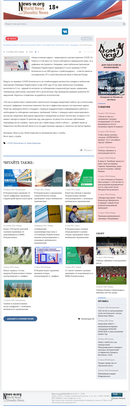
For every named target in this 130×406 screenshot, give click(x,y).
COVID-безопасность (16, 143)
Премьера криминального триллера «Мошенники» (109, 217)
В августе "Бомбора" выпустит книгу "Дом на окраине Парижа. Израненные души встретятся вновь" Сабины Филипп (111, 166)
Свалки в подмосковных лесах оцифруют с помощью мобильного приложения (17, 306)
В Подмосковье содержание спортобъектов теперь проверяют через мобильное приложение (48, 197)
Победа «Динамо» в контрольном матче (107, 151)
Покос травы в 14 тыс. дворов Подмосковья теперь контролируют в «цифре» (17, 273)
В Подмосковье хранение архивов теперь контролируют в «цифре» (46, 273)
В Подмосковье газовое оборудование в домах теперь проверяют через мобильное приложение (77, 233)
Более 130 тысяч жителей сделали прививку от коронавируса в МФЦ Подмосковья (15, 233)
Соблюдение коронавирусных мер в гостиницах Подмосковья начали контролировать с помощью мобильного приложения (47, 236)
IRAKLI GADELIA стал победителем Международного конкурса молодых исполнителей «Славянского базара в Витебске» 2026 (110, 348)
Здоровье (74, 45)
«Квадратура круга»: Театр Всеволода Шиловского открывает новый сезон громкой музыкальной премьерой (110, 202)
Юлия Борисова (33, 143)
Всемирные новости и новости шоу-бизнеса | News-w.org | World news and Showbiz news (36, 45)
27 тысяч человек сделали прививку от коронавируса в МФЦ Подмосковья (79, 273)
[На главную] (34, 8)
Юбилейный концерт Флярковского (107, 374)
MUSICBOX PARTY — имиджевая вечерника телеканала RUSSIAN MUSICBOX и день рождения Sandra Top (110, 329)
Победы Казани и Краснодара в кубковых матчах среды (110, 291)
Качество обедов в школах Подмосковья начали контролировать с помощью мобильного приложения (79, 197)
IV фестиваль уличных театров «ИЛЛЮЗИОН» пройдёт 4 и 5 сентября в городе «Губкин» (109, 138)
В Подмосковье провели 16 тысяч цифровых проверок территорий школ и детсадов (17, 195)
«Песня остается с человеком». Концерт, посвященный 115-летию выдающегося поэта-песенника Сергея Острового (110, 121)
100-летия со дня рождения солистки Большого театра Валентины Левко (110, 313)
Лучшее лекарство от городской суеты (107, 364)
